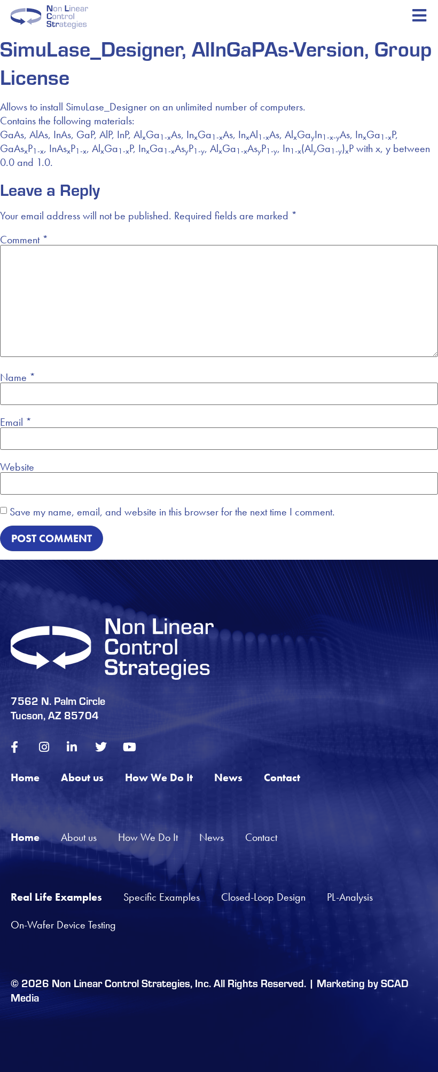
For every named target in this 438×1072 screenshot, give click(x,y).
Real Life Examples (56, 897)
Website (17, 467)
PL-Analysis (350, 897)
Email (16, 422)
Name (17, 377)
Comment (24, 239)
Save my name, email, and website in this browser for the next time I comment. (172, 511)
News (228, 777)
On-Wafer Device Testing (63, 925)
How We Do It (159, 777)
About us (82, 777)
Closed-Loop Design (263, 897)
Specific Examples (161, 897)
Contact (282, 777)
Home (25, 777)
